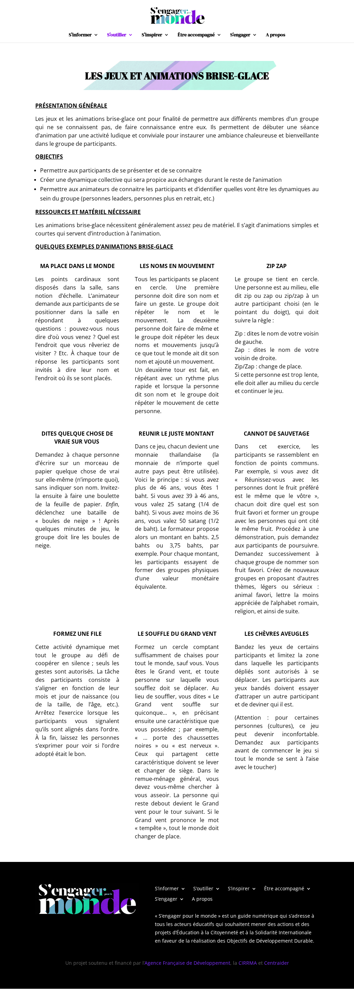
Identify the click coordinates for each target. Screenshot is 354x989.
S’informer (80, 35)
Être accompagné (196, 35)
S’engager (240, 35)
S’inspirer (152, 35)
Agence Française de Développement (187, 963)
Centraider (276, 963)
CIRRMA (248, 963)
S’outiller (116, 35)
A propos (275, 35)
